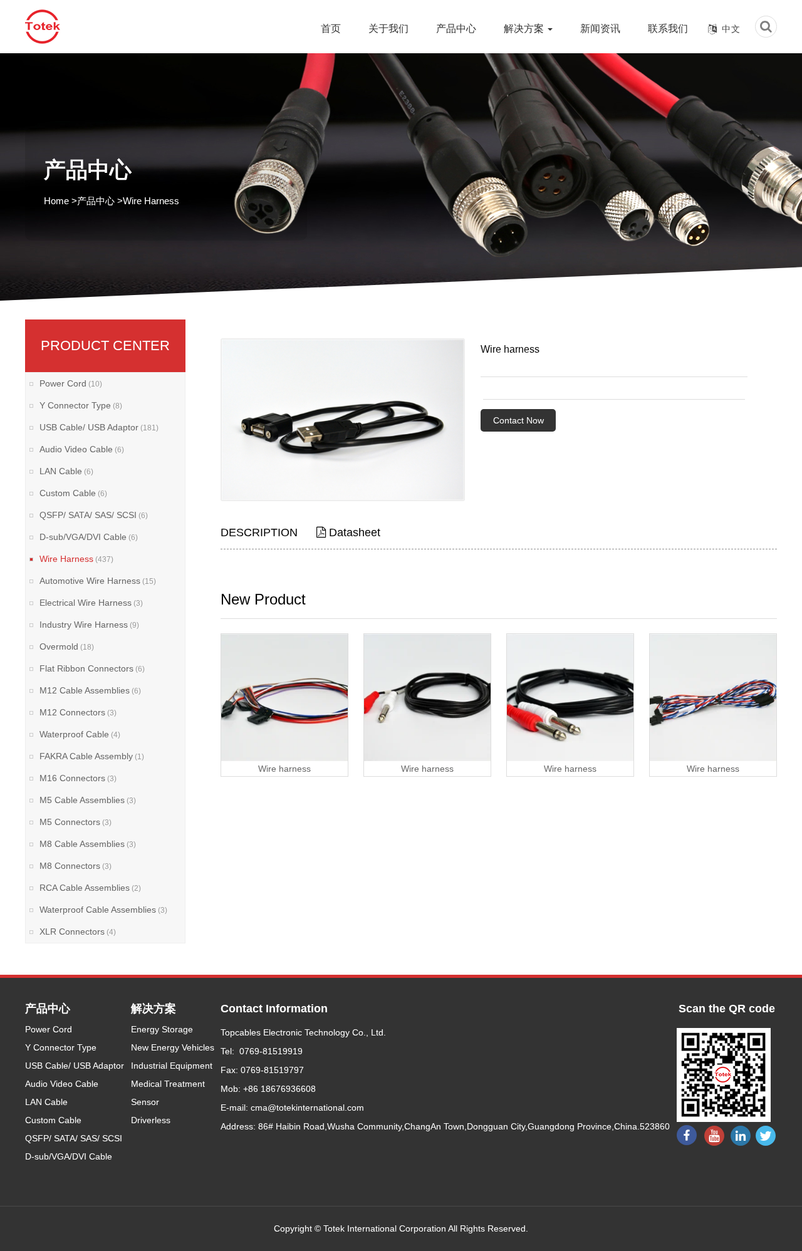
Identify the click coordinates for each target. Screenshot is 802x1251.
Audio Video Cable (81, 449)
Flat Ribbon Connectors (92, 668)
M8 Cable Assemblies (87, 844)
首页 (331, 28)
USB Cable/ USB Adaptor (99, 427)
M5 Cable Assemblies (87, 800)
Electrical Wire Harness (91, 603)
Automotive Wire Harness (97, 581)
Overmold (66, 646)
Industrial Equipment (171, 1066)
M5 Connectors (75, 822)
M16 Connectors (78, 778)
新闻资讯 (600, 28)
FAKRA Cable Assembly (91, 756)
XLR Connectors (77, 932)
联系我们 (668, 28)
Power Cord (70, 383)
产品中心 (456, 28)
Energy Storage (162, 1029)
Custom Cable (73, 493)
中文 (731, 29)
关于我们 (388, 28)
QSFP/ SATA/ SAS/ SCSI (93, 515)
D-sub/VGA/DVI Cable (88, 537)
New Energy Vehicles (172, 1047)
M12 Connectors (78, 712)
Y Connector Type (80, 405)
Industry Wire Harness (89, 625)
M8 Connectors (75, 866)
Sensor (145, 1102)
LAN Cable (66, 471)
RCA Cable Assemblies (90, 888)
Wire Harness (151, 200)
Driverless (150, 1120)
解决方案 (525, 28)
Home (56, 200)
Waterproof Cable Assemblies (103, 910)
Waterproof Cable (79, 734)
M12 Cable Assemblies (90, 690)
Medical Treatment (168, 1084)
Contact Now (518, 420)
